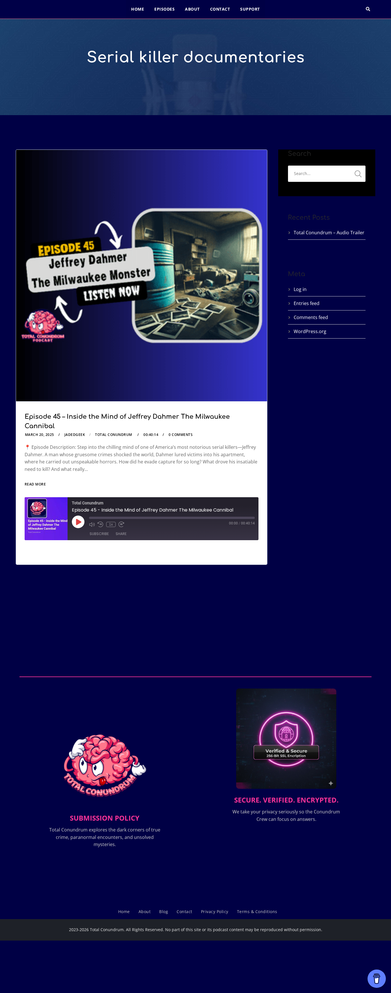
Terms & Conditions (257, 911)
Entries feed (306, 303)
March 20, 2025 (39, 434)
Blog (163, 911)
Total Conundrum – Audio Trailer (329, 232)
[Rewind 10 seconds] (100, 524)
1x (111, 524)
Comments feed (311, 317)
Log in (300, 289)
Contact (220, 9)
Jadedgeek (74, 434)
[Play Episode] (78, 522)
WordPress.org (310, 331)
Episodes (164, 9)
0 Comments (181, 434)
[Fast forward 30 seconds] (121, 524)
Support (250, 9)
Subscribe (99, 533)
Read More (35, 484)
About (192, 9)
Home (137, 9)
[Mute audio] (92, 524)
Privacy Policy (214, 911)
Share (121, 533)
